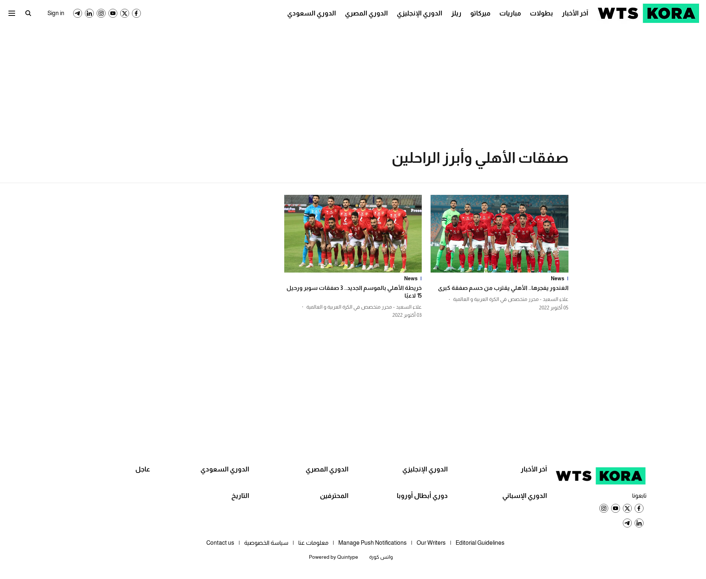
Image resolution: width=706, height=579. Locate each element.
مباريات (510, 13)
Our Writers (431, 543)
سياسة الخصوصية (266, 543)
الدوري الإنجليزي (419, 13)
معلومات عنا (313, 543)
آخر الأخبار (575, 13)
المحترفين (334, 495)
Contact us (220, 543)
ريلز (456, 13)
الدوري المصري (366, 13)
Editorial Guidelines (480, 543)
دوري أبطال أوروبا (422, 495)
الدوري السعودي (311, 13)
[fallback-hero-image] (499, 234)
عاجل (142, 469)
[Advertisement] (353, 81)
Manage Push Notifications (372, 543)
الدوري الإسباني (524, 495)
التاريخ (240, 495)
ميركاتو (480, 13)
